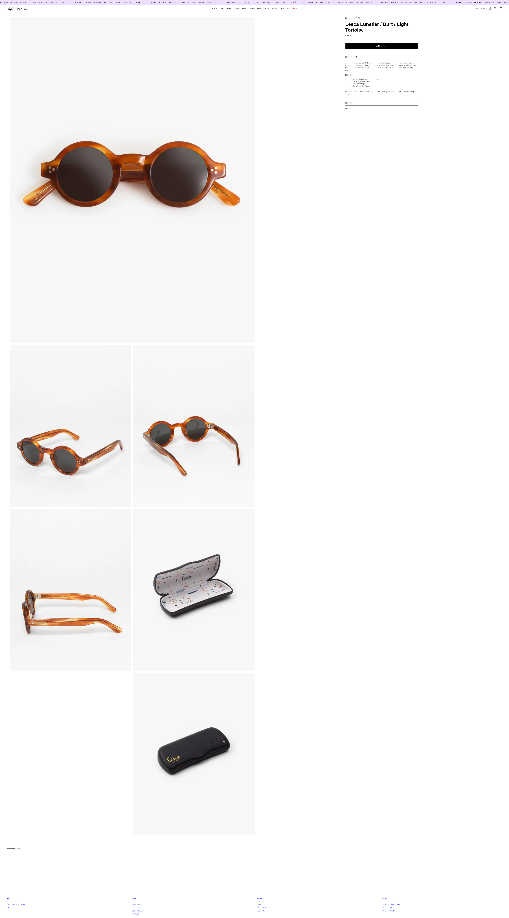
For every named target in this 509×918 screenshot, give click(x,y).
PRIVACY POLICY (389, 908)
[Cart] (501, 8)
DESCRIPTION (351, 57)
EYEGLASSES (137, 908)
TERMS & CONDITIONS (391, 904)
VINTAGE (135, 914)
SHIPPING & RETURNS (16, 904)
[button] (214, 8)
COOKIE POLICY (388, 911)
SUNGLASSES (137, 904)
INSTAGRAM (261, 908)
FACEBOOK (261, 911)
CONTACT (349, 108)
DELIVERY (349, 103)
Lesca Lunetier (352, 18)
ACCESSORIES (137, 911)
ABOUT (259, 904)
